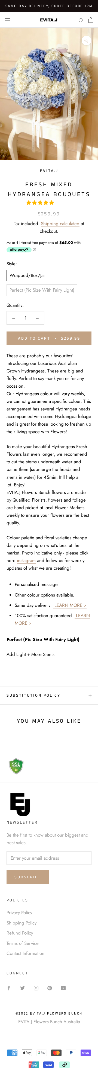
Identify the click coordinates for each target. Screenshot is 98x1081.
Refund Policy (20, 933)
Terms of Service (23, 943)
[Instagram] (36, 987)
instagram (26, 560)
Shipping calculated (60, 223)
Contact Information (25, 953)
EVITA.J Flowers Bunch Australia (49, 1021)
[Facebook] (9, 987)
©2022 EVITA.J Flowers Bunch (49, 1013)
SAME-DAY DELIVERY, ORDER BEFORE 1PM (49, 6)
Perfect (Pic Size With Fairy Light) (42, 290)
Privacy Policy (19, 912)
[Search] (81, 20)
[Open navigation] (7, 20)
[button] (40, 202)
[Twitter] (22, 987)
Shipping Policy (21, 923)
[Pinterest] (49, 987)
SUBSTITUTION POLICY (33, 695)
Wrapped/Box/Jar (27, 275)
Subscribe (27, 877)
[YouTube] (63, 987)
